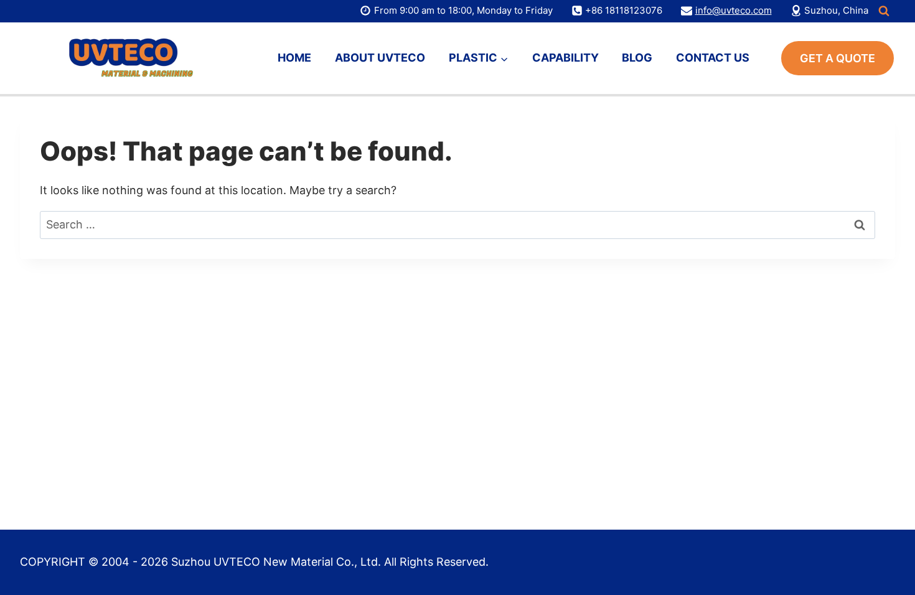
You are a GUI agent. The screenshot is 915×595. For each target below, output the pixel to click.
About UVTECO (380, 57)
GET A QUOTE (837, 58)
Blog (637, 57)
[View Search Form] (884, 11)
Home (294, 57)
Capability (565, 57)
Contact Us (712, 57)
